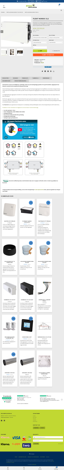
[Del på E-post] (53, 71)
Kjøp (41, 50)
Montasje (51, 40)
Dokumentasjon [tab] (6, 80)
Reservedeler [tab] (46, 78)
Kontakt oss (35, 421)
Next (30, 31)
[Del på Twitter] (42, 71)
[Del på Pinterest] (51, 71)
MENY (4, 6)
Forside (34, 415)
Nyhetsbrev (42, 456)
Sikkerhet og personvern (33, 456)
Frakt (16, 456)
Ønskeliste (56, 50)
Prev (1, 31)
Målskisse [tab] (15, 78)
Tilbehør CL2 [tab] (35, 78)
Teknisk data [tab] (25, 78)
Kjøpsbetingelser (22, 456)
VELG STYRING (52, 35)
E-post (39, 1)
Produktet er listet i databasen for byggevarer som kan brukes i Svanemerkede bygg (20, 107)
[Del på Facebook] (45, 71)
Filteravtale (36, 40)
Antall (34, 45)
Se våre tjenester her (39, 189)
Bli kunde (34, 417)
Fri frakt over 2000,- (23, 1)
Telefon (32, 1)
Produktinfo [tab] (5, 78)
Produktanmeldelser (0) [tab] (20, 80)
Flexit (42, 62)
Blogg (47, 456)
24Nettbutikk (34, 464)
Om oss (45, 1)
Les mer (49, 461)
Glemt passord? (60, 443)
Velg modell (36, 35)
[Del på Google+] (48, 71)
